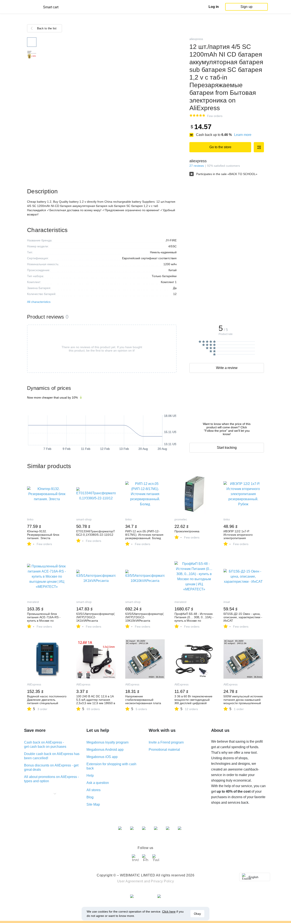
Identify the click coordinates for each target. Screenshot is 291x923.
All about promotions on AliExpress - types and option (51, 779)
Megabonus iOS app (102, 757)
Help (90, 775)
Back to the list (47, 28)
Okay (197, 913)
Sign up (246, 7)
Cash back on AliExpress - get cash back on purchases (45, 744)
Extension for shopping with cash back (111, 766)
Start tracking (227, 447)
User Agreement (130, 881)
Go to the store (220, 147)
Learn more (242, 135)
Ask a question (97, 783)
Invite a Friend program (166, 742)
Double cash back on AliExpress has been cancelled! (51, 756)
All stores (93, 790)
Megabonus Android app (105, 749)
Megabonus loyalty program (107, 742)
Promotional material (164, 749)
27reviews (196, 165)
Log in (214, 7)
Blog (90, 797)
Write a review (227, 368)
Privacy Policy (162, 881)
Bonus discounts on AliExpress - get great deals (51, 767)
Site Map (93, 804)
